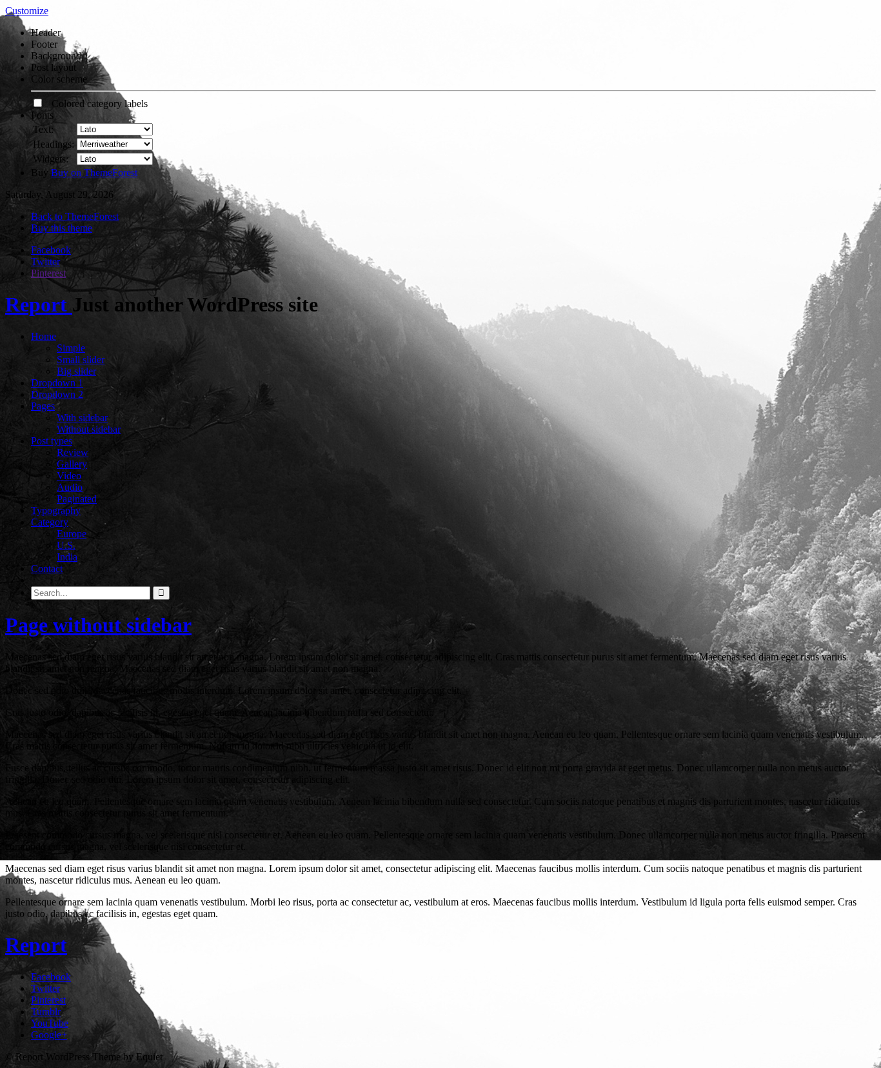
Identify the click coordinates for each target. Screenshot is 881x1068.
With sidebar (82, 417)
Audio (70, 487)
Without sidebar (89, 429)
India (67, 556)
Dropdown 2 (57, 394)
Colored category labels (96, 103)
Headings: (53, 144)
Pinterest (48, 273)
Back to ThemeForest (75, 216)
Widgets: (50, 158)
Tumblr (46, 1011)
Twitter (45, 261)
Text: (43, 129)
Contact (47, 568)
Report (38, 304)
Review (72, 452)
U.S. (66, 545)
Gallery (72, 464)
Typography (56, 510)
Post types (51, 440)
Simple (71, 347)
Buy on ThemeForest (94, 172)
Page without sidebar (98, 625)
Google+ (49, 1034)
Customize (26, 10)
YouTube (49, 1023)
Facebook (51, 249)
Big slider (76, 371)
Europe (71, 533)
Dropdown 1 (57, 382)
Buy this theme (61, 227)
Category (49, 522)
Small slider (80, 359)
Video (69, 475)
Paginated (77, 498)
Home (43, 336)
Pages (43, 405)
